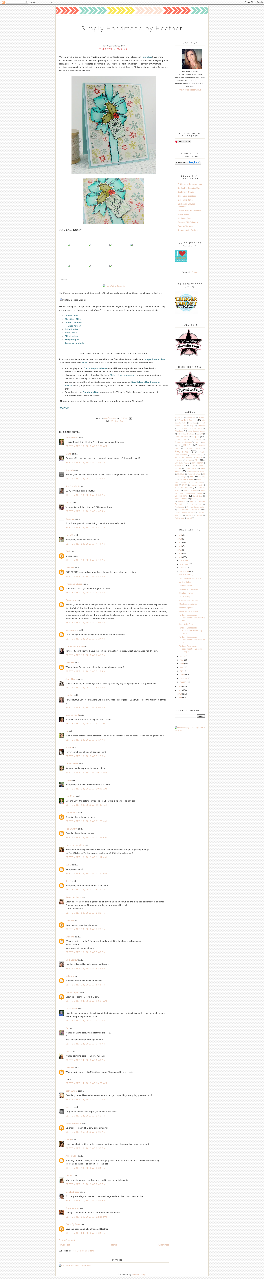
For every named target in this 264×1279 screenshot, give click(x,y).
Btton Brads (192, 423)
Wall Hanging (179, 518)
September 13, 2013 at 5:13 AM (86, 560)
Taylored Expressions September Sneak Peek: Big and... (192, 618)
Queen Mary (72, 600)
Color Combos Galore (196, 431)
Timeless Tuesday (189, 509)
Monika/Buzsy (72, 1192)
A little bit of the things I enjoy (190, 184)
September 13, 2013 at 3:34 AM (86, 478)
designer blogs (139, 1274)
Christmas (179, 431)
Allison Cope (72, 1156)
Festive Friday (193, 448)
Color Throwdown (181, 437)
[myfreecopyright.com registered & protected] (190, 730)
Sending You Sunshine (188, 589)
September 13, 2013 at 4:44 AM (86, 544)
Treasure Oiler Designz (188, 230)
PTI (191, 476)
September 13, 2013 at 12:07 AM (86, 446)
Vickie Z (69, 1107)
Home (114, 1245)
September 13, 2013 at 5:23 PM (86, 913)
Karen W (70, 519)
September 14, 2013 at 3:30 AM (86, 1020)
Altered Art (179, 417)
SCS (176, 485)
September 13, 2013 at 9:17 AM (86, 740)
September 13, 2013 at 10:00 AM (86, 772)
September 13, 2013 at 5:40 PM (86, 952)
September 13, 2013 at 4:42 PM (86, 889)
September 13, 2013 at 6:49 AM (86, 592)
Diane (68, 454)
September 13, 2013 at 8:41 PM (86, 968)
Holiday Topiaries (186, 608)
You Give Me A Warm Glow (190, 578)
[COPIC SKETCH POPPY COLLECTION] (90, 266)
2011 (180, 690)
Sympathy (181, 501)
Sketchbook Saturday (194, 493)
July (181, 660)
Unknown (70, 567)
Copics (196, 436)
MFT (197, 460)
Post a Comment (67, 1240)
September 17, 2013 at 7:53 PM (86, 1200)
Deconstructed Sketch (183, 442)
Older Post (163, 1245)
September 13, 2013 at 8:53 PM (86, 984)
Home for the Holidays (188, 611)
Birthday (201, 417)
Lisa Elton (70, 796)
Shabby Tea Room (190, 490)
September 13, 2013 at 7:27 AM (86, 639)
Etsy (203, 442)
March (182, 675)
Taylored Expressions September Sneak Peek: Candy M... (190, 649)
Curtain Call (180, 439)
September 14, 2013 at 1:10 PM (86, 1099)
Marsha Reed (72, 715)
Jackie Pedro (72, 437)
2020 (180, 535)
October (183, 568)
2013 (180, 557)
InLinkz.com (63, 279)
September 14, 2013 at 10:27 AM (86, 1083)
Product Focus (198, 482)
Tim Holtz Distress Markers (196, 507)
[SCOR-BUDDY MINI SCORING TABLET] (131, 245)
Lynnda (69, 1051)
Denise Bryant (72, 992)
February (184, 678)
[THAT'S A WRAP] (69, 245)
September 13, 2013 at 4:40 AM (86, 527)
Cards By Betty (73, 1224)
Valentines (189, 515)
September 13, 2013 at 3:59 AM (86, 495)
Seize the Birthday (183, 488)
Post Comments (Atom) (83, 1250)
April (182, 671)
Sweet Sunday (181, 499)
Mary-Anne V (72, 630)
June (182, 664)
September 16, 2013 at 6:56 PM (86, 1148)
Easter (197, 442)
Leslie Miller (71, 1008)
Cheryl (69, 1139)
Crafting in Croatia (186, 192)
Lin (67, 731)
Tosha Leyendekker (75, 845)
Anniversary (190, 417)
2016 (180, 546)
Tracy (68, 780)
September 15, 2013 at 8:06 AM (86, 1132)
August (183, 656)
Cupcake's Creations (187, 196)
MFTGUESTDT (197, 463)
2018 (180, 539)
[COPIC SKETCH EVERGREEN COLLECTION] (110, 266)
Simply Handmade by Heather (132, 28)
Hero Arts (189, 460)
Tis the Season (185, 586)
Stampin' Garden (185, 226)
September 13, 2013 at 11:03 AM (86, 805)
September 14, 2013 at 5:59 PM (86, 1116)
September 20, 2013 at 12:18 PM (86, 1217)
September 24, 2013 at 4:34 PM (86, 1233)
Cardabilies (201, 426)
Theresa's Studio (74, 584)
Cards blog (183, 428)
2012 (180, 687)
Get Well (199, 457)
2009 (180, 698)
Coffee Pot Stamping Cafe (189, 188)
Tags (192, 501)
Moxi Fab (180, 474)
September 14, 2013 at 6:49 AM (86, 1060)
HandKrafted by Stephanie (189, 210)
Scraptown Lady (197, 485)
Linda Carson (72, 763)
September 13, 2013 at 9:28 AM (86, 756)
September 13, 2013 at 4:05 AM (86, 511)
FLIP (178, 446)
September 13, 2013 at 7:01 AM (86, 622)
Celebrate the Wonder (188, 604)
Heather (69, 695)
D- (67, 1028)
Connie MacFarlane (75, 646)
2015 (180, 550)
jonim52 (69, 535)
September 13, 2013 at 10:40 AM (86, 788)
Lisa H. (69, 1175)
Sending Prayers (186, 593)
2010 (180, 694)
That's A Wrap (185, 597)
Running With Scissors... (188, 222)
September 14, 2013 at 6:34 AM (86, 1043)
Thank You (196, 504)
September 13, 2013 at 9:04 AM (86, 707)
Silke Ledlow (72, 960)
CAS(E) (191, 426)
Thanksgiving (179, 507)
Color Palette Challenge (185, 434)
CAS (184, 426)
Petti (68, 551)
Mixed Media (191, 468)
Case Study (197, 428)
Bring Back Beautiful (187, 420)
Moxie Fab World (194, 474)
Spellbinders (181, 496)
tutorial (189, 518)
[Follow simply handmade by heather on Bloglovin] (188, 164)
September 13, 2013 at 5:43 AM (86, 576)
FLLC (112, 421)
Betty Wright (71, 1091)
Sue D (69, 864)
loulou (68, 502)
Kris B (68, 881)
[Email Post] (130, 418)
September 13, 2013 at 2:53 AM (86, 462)
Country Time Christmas (189, 600)
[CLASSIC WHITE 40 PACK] (110, 245)
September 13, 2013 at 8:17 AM (86, 671)
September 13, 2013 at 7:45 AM (86, 655)
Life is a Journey (186, 575)
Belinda (69, 747)
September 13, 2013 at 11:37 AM (86, 857)
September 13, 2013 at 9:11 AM (85, 723)
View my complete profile (190, 90)
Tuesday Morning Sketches (185, 512)
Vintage (199, 515)
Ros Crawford (72, 486)
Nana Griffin (71, 812)
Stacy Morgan (72, 1208)
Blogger (195, 272)
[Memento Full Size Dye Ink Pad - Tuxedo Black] (90, 245)
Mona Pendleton (73, 1123)
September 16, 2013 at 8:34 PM (86, 1168)
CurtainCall (197, 439)
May (182, 667)
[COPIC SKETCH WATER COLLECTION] (69, 266)
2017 (180, 543)
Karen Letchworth (74, 897)
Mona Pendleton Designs (196, 471)
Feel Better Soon (186, 624)
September (184, 571)
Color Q (200, 434)
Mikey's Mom (183, 214)
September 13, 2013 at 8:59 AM (86, 687)
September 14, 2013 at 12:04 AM (86, 1001)
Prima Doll (186, 482)
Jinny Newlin (72, 679)
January (183, 682)
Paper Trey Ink (187, 479)
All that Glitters (185, 582)
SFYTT (184, 485)
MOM (192, 466)
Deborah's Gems (185, 200)
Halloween (178, 460)
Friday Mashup (196, 455)
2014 (180, 554)
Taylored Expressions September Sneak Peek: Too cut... (192, 640)
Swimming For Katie (198, 499)
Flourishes (119, 421)
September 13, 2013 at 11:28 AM (86, 821)
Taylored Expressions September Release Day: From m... (191, 630)
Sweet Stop (197, 496)
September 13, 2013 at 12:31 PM (86, 873)
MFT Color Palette (182, 463)
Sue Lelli (70, 470)
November (184, 564)
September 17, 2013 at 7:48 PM (86, 1184)
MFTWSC (179, 465)
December (184, 560)
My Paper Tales (184, 218)
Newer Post (64, 1245)
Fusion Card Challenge (183, 457)
